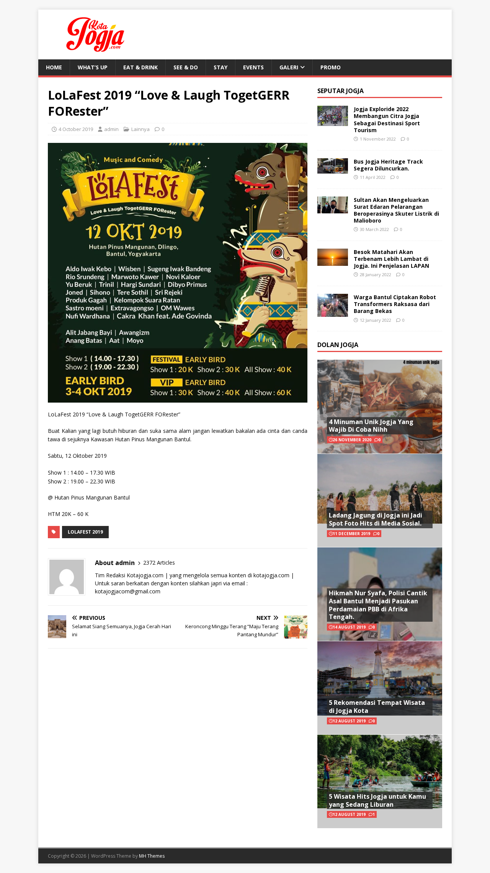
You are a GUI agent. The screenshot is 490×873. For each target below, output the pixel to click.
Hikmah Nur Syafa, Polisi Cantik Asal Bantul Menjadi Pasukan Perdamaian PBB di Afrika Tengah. (378, 605)
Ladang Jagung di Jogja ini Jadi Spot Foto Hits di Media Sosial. (375, 519)
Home (54, 67)
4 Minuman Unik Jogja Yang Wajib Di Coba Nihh (371, 426)
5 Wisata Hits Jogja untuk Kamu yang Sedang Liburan (377, 800)
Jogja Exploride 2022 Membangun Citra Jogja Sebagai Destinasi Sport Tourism (387, 119)
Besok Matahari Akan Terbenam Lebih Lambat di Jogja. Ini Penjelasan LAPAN (391, 258)
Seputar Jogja (340, 91)
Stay (220, 67)
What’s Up (93, 67)
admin (111, 129)
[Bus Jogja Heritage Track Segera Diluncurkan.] (332, 168)
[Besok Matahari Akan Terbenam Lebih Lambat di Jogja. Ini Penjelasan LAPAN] (332, 261)
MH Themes (152, 856)
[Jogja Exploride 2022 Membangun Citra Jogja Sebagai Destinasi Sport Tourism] (332, 121)
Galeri (288, 67)
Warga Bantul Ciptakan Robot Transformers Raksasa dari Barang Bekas (395, 303)
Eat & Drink (140, 67)
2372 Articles (159, 562)
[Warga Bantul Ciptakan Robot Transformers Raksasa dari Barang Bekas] (332, 312)
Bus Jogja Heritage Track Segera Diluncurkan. (388, 165)
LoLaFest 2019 (85, 532)
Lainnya (140, 129)
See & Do (185, 67)
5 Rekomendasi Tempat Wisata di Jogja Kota (377, 706)
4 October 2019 (76, 129)
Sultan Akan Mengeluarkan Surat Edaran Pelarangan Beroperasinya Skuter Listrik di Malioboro (396, 210)
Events (253, 67)
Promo (330, 67)
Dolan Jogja (337, 345)
